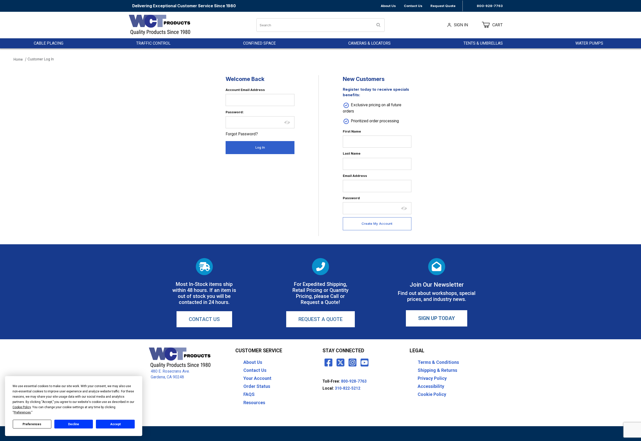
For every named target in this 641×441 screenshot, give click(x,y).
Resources (254, 402)
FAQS (249, 394)
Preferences (32, 424)
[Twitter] (341, 362)
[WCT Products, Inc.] (159, 24)
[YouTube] (365, 362)
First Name (352, 131)
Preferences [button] (22, 412)
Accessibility (431, 386)
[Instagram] (353, 362)
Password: (235, 112)
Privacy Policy (432, 378)
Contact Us (413, 6)
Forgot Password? (242, 134)
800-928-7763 (490, 6)
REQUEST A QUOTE (320, 319)
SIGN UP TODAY (436, 318)
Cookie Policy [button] (22, 407)
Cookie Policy (432, 394)
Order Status (256, 386)
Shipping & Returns (437, 370)
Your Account (257, 378)
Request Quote (442, 6)
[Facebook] (329, 362)
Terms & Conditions (438, 362)
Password (351, 198)
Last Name (352, 153)
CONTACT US (204, 319)
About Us (388, 6)
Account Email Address (245, 90)
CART (500, 25)
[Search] (378, 25)
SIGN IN (461, 25)
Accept (115, 424)
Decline (73, 424)
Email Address (355, 176)
